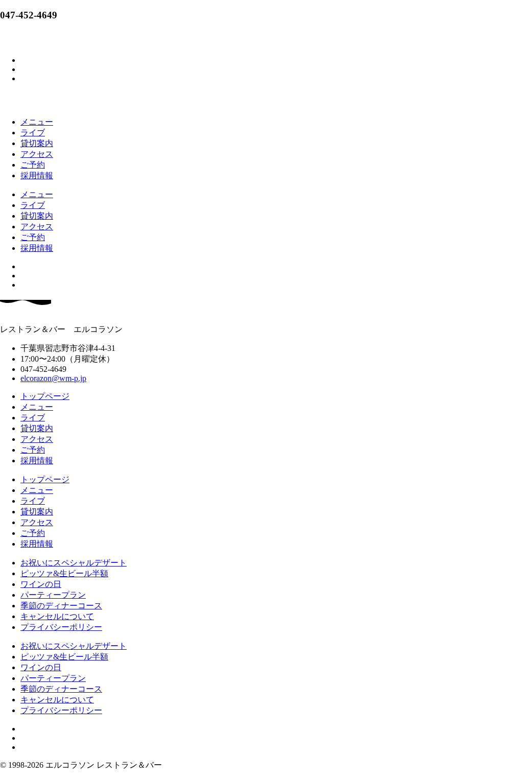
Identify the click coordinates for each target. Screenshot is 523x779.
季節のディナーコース (61, 605)
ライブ (32, 132)
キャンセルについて (57, 616)
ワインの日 (40, 584)
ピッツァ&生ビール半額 (64, 573)
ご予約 (32, 164)
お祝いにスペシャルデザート (73, 562)
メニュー (36, 121)
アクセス (36, 154)
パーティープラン (53, 595)
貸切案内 (36, 143)
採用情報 (36, 175)
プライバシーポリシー (61, 627)
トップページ (44, 396)
